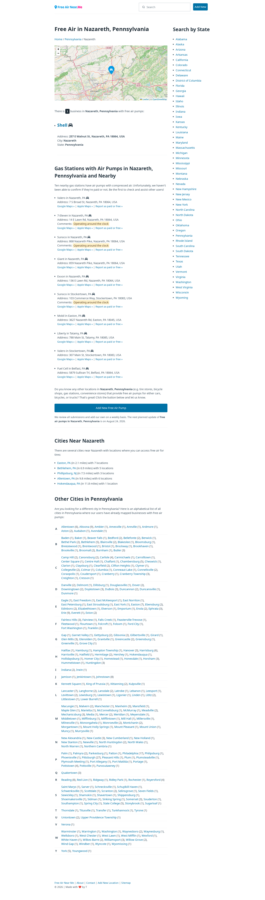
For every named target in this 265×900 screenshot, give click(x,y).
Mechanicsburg (71, 714)
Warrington (89, 831)
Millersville (143, 718)
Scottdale (90, 791)
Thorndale (67, 810)
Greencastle (122, 639)
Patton (113, 753)
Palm (64, 753)
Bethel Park (68, 542)
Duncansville (148, 589)
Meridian (119, 714)
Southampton (70, 803)
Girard (154, 635)
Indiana (66, 670)
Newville (88, 742)
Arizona (180, 49)
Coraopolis (68, 574)
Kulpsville (135, 684)
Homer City (91, 658)
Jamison (66, 677)
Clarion (65, 565)
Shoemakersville (71, 799)
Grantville (103, 639)
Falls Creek (105, 620)
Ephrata (153, 608)
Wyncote (100, 844)
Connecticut (183, 70)
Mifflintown (108, 718)
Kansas (180, 122)
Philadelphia (130, 753)
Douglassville (118, 585)
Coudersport (88, 574)
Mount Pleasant (124, 727)
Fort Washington (72, 628)
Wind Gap (67, 844)
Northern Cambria (96, 746)
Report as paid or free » (109, 206)
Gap (64, 635)
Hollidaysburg (70, 658)
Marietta (86, 710)
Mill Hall (126, 718)
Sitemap (126, 882)
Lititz (149, 695)
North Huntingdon (110, 742)
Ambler (99, 527)
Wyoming (182, 297)
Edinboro (67, 608)
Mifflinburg (89, 718)
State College (111, 803)
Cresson (84, 578)
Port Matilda (120, 761)
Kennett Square (71, 684)
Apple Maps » (85, 206)
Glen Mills (67, 639)
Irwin (79, 670)
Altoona (84, 527)
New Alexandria (71, 738)
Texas (179, 261)
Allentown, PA (66, 478)
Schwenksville (70, 791)
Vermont (181, 272)
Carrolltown (143, 557)
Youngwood (79, 851)
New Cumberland (117, 738)
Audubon (80, 531)
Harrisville (67, 654)
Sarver (85, 787)
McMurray (129, 710)
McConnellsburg (107, 710)
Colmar (85, 570)
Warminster (68, 831)
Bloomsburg (143, 542)
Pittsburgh (88, 757)
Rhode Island (184, 241)
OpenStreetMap (159, 99)
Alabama (181, 39)
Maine (180, 137)
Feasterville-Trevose (129, 620)
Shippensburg (126, 795)
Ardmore (147, 527)
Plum (127, 757)
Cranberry (108, 574)
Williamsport (112, 840)
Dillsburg (99, 585)
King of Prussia (95, 684)
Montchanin (130, 723)
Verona (65, 824)
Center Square (70, 561)
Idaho (179, 101)
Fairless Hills (69, 620)
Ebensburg (152, 604)
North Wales (136, 742)
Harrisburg (146, 650)
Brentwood (89, 546)
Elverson (106, 608)
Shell (62, 125)
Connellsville (145, 570)
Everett (75, 613)
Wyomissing (119, 844)
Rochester (134, 780)
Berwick (147, 538)
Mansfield (138, 706)
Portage (138, 761)
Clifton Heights (120, 565)
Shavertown (104, 795)
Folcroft (103, 624)
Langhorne (86, 691)
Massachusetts (185, 148)
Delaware (182, 75)
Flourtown (86, 624)
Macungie (67, 706)
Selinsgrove (125, 791)
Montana (181, 173)
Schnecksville (103, 787)
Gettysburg (101, 635)
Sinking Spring (111, 799)
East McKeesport (107, 600)
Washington (109, 831)
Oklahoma (182, 225)
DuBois (109, 589)
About (80, 882)
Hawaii (180, 96)
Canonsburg (87, 557)
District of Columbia (188, 80)
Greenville (67, 643)
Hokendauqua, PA (68, 483)
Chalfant (109, 561)
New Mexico (183, 199)
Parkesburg (96, 753)
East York (120, 604)
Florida (180, 86)
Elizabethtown (87, 608)
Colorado (181, 65)
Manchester (102, 706)
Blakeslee (124, 542)
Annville (132, 527)
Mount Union (148, 727)
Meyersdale (137, 714)
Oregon (181, 230)
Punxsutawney (105, 766)
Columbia (102, 570)
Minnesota (182, 158)
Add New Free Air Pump (111, 408)
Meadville (148, 710)
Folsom (117, 624)
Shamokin (85, 795)
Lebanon (135, 691)
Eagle (64, 600)
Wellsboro (67, 835)
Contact (90, 882)
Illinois (180, 106)
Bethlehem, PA (66, 468)
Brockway (121, 546)
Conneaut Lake (122, 570)
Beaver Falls (95, 538)
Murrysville (82, 731)
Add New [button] (200, 7)
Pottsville (85, 766)
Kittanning (117, 684)
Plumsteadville (145, 757)
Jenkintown (84, 677)
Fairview (87, 620)
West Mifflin (128, 835)
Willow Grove (134, 840)
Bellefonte (129, 538)
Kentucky (181, 127)
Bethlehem (88, 542)
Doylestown (92, 589)
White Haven (69, 840)
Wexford (147, 835)
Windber (84, 844)
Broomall (85, 550)
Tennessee (182, 256)
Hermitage (101, 654)
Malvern (84, 706)
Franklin (93, 628)
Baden (65, 538)
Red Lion (82, 780)
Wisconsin (182, 292)
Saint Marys (68, 787)
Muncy (65, 731)
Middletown (68, 718)
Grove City (86, 643)
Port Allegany (98, 761)
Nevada (180, 184)
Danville (66, 585)
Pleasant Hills (110, 757)
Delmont (82, 585)
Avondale (97, 531)
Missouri (181, 168)
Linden (136, 695)
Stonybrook (132, 803)
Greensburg (143, 639)
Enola (139, 608)
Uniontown (68, 817)
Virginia (180, 277)
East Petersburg (71, 604)
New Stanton (69, 742)
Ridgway (98, 780)
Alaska (180, 44)
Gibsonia (119, 635)
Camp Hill (67, 557)
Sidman (92, 799)
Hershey (119, 654)
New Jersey (183, 194)
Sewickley (67, 795)
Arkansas (182, 55)
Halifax (65, 650)
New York (182, 204)
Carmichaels (122, 557)
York (64, 851)
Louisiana (182, 132)
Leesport (151, 691)
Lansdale (103, 691)
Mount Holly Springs (96, 727)
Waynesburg (152, 831)
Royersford (153, 780)
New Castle (94, 738)
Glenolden (85, 639)
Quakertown (69, 773)
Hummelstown (70, 663)
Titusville (85, 810)
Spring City (91, 803)
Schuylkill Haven (127, 787)
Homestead (111, 658)
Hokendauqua (138, 654)
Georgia (181, 91)
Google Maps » (66, 206)
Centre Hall (92, 561)
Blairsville (106, 542)
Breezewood (69, 546)
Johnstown (103, 677)
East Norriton (131, 600)
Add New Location (108, 882)
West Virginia (184, 287)
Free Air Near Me (64, 882)
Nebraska (182, 179)
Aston (65, 531)
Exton (89, 613)
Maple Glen (68, 710)
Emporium (124, 608)
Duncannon (127, 589)
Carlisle (104, 557)
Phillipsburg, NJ (67, 473)
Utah (179, 266)
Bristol (106, 546)
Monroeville (110, 723)
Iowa (179, 117)
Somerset (132, 799)
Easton (135, 604)
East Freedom (82, 600)
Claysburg (82, 565)
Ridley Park (116, 780)
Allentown (67, 527)
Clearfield (100, 565)
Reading (66, 780)
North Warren (70, 746)
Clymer (140, 565)
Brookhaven (141, 546)
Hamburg (81, 650)
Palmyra (78, 753)
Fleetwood (68, 624)
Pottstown (67, 766)
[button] (109, 67)
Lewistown (104, 695)
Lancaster (67, 691)
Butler (117, 550)
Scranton (107, 791)
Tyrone (138, 810)
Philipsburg (152, 753)
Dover (136, 585)
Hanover (128, 650)
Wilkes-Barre (91, 840)
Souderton (150, 799)
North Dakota (184, 215)
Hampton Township (105, 650)
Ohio (179, 220)
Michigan (181, 153)
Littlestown (68, 699)
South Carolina (185, 246)
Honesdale (131, 658)
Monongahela (89, 723)
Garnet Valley (80, 635)
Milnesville (68, 723)
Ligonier (121, 695)
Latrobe (119, 691)
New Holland (142, 738)
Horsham (149, 658)
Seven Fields (146, 791)
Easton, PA (64, 463)
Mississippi (183, 163)
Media (90, 714)
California (182, 60)
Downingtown (70, 589)
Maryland (182, 142)
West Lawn (109, 835)
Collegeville (68, 570)
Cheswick (151, 561)
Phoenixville (69, 757)
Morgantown (69, 727)
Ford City (133, 624)
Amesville (115, 527)
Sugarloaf (151, 803)
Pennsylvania (73, 39)
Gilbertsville (137, 635)
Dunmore (67, 593)
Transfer (101, 810)
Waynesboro (130, 831)
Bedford (113, 538)
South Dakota (184, 251)
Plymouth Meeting (73, 761)
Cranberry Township (133, 574)
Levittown (67, 695)
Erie (63, 613)
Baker (78, 538)
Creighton (67, 578)
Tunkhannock (120, 810)
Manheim (121, 706)
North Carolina (185, 210)
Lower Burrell (89, 699)
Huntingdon (93, 663)
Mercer (103, 714)
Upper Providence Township (99, 817)
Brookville (67, 550)
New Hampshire (186, 189)
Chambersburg (130, 561)
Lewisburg (85, 695)
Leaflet (145, 99)
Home (58, 39)
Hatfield (84, 654)
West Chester (88, 835)
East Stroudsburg (98, 604)
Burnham (102, 550)
